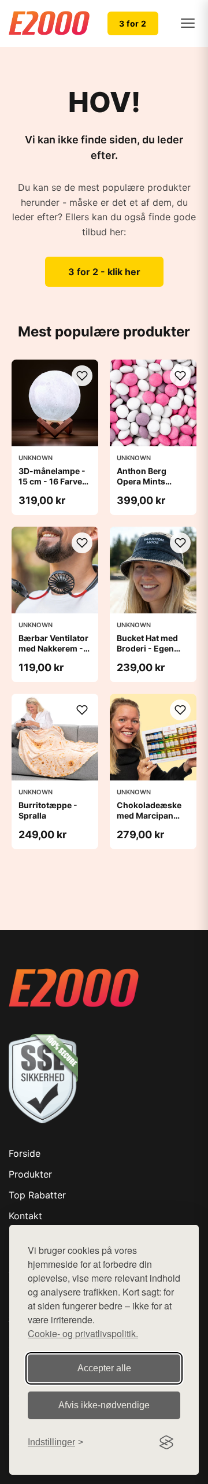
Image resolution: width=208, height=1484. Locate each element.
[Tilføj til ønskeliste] (82, 375)
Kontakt (25, 1216)
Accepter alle (104, 1368)
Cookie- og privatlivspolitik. (83, 1333)
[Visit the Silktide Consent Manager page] (166, 1442)
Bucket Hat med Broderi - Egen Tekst (147, 648)
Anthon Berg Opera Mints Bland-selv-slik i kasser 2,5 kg (149, 487)
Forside (24, 1153)
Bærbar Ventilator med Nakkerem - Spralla (53, 648)
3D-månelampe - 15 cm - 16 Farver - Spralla (54, 481)
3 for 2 (133, 23)
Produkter (30, 1174)
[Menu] (187, 23)
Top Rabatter (37, 1195)
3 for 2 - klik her (104, 271)
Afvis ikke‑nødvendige (104, 1405)
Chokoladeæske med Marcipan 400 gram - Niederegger (149, 821)
